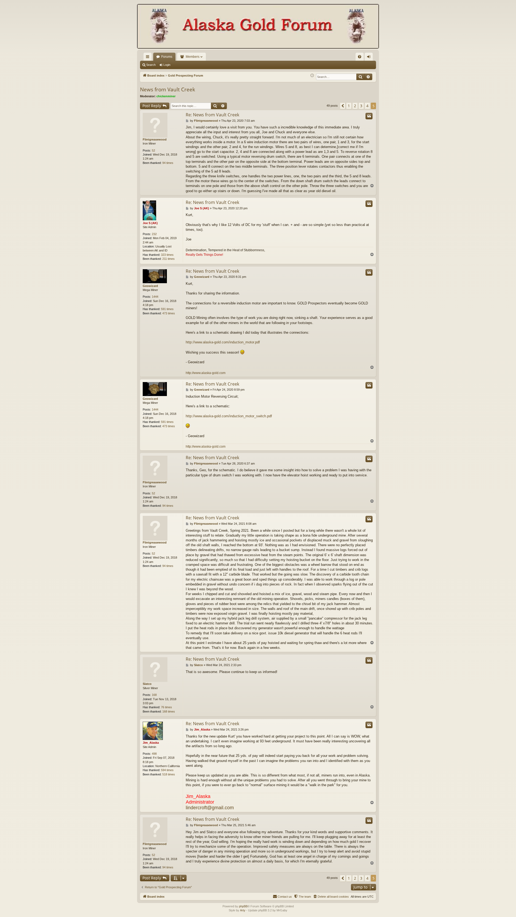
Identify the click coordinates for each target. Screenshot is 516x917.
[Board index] (258, 27)
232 (154, 234)
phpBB (243, 906)
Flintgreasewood (155, 139)
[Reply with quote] (369, 116)
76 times (166, 707)
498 (154, 753)
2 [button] (355, 105)
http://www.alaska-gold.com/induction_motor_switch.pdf (229, 416)
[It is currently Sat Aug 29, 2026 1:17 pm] (312, 76)
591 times (167, 309)
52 (153, 150)
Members (192, 57)
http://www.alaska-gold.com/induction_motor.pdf (223, 342)
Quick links (149, 58)
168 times (168, 711)
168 (154, 694)
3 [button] (361, 105)
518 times (168, 774)
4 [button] (367, 105)
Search (151, 64)
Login (166, 64)
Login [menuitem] (370, 58)
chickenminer (165, 96)
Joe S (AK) (150, 223)
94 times (167, 162)
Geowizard (150, 285)
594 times (167, 770)
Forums (166, 57)
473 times (168, 313)
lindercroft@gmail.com (210, 807)
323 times (167, 254)
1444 (155, 296)
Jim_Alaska (151, 742)
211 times (168, 258)
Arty (242, 910)
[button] (342, 106)
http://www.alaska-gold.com (205, 373)
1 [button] (349, 105)
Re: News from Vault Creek (212, 114)
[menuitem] (360, 57)
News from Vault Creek (167, 89)
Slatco (147, 683)
